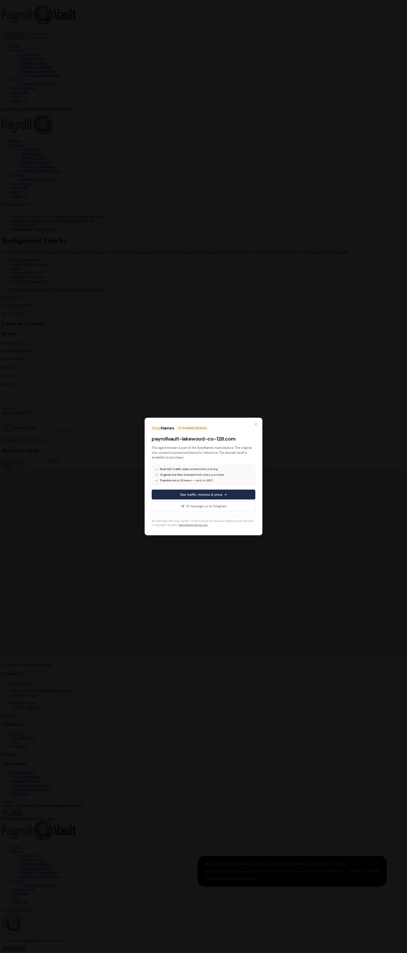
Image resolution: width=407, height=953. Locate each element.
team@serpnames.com (193, 525)
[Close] (255, 424)
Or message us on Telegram (206, 506)
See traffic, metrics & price (201, 494)
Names (163, 428)
